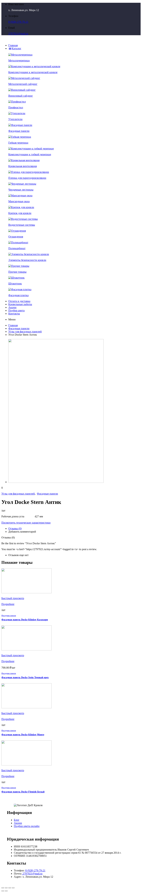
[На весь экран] (9, 887)
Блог (16, 819)
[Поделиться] (6, 887)
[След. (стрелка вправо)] (6, 890)
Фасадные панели (18, 328)
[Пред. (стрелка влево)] (2, 890)
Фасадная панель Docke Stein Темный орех (25, 677)
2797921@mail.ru (18, 33)
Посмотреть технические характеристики (26, 522)
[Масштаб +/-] (13, 887)
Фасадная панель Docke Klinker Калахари (24, 619)
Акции (18, 823)
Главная (13, 325)
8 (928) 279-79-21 (18, 21)
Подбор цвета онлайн (26, 826)
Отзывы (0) (15, 528)
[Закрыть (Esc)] (2, 887)
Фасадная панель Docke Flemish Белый (23, 791)
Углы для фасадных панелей (25, 331)
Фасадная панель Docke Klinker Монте (22, 734)
